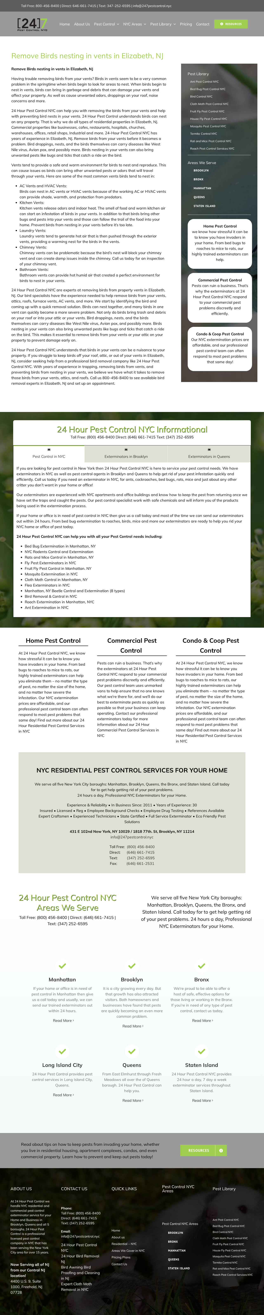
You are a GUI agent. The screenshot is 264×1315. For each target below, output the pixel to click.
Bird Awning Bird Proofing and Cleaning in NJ (80, 1273)
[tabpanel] (132, 539)
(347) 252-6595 (141, 858)
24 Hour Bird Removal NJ (80, 1259)
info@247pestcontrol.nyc (152, 6)
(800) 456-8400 (141, 846)
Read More (62, 1020)
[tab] (48, 453)
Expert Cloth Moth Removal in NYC (76, 1287)
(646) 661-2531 (140, 863)
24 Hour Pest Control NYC (79, 1247)
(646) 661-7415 (140, 852)
